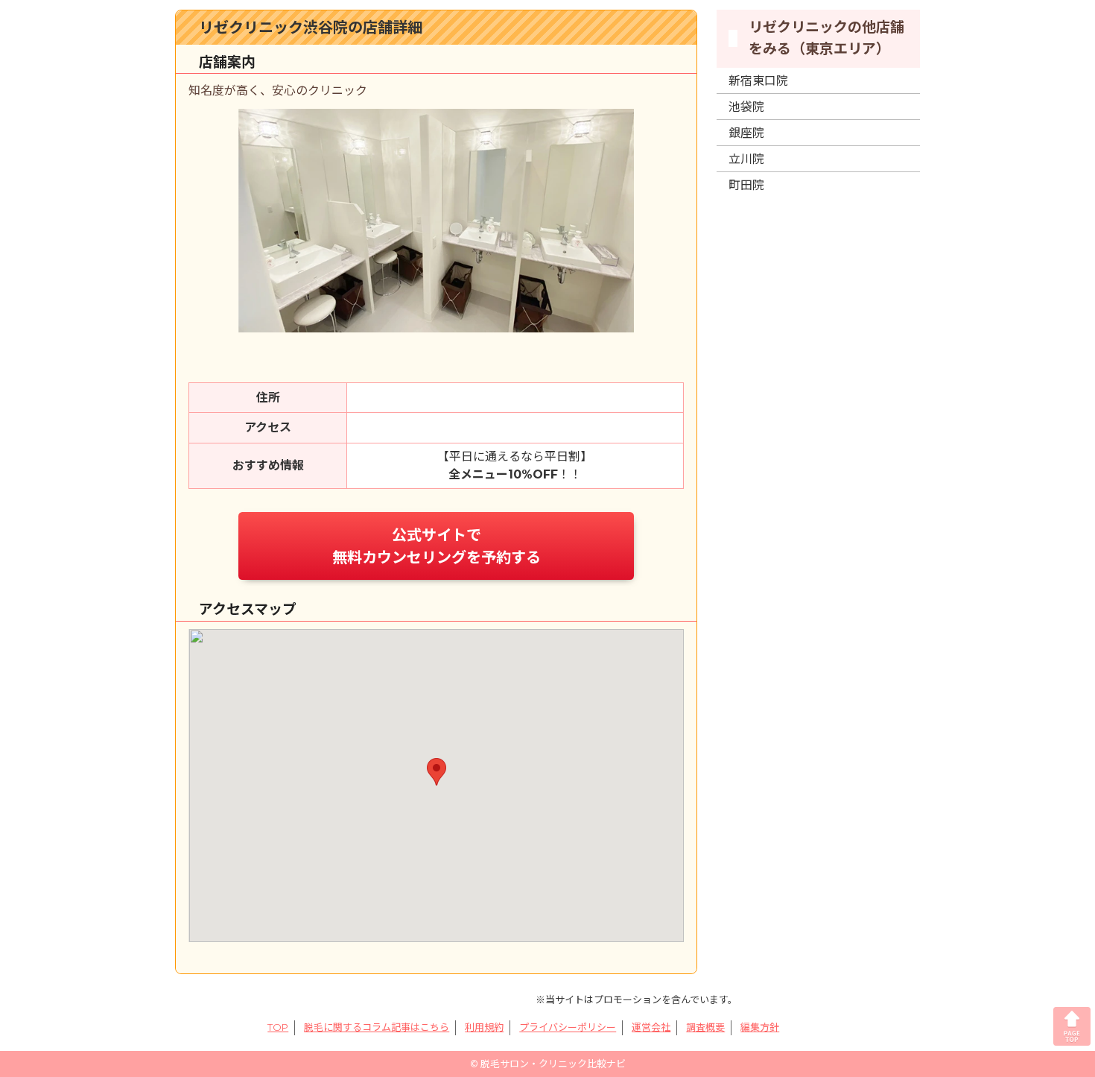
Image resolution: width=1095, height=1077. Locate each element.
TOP (277, 1027)
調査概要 (705, 1027)
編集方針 (759, 1027)
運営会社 (651, 1027)
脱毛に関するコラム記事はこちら (376, 1027)
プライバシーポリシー (567, 1027)
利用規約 (484, 1027)
